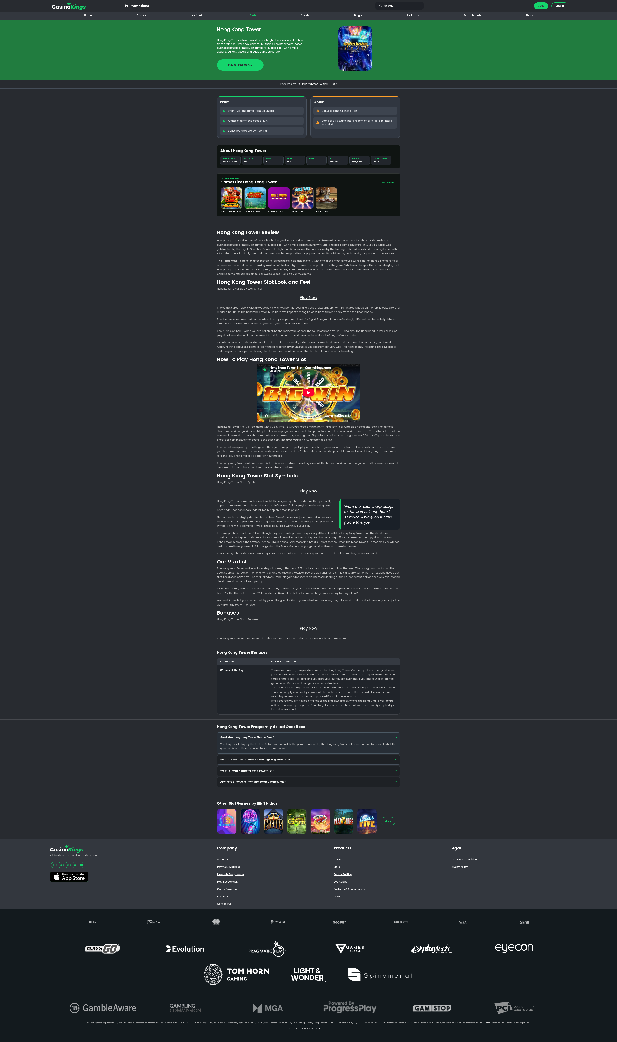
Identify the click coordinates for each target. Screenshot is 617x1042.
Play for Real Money (240, 65)
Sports (305, 15)
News (529, 15)
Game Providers (227, 889)
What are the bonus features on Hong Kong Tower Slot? (256, 759)
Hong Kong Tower (239, 29)
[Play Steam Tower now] (326, 198)
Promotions (139, 6)
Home (88, 15)
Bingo (358, 15)
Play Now (231, 204)
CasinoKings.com (321, 1028)
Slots (253, 15)
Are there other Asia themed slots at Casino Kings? (253, 781)
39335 (488, 1023)
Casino (141, 15)
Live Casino (197, 15)
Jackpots (412, 15)
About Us (222, 859)
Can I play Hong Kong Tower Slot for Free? (247, 737)
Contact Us (224, 904)
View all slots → (388, 182)
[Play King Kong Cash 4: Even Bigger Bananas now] (231, 198)
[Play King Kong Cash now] (255, 198)
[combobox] (399, 6)
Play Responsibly (227, 882)
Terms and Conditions (464, 859)
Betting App (224, 896)
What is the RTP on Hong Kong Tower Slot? (247, 770)
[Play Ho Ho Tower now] (303, 198)
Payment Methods (228, 867)
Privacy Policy (459, 867)
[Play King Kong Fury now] (279, 198)
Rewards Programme (230, 874)
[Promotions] (126, 6)
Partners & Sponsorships (349, 889)
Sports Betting (343, 874)
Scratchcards (472, 15)
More (388, 821)
